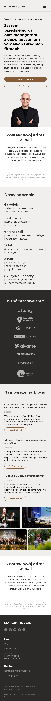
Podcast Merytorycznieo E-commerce (12, 656)
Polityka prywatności (12, 689)
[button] (44, 6)
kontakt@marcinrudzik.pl (17, 671)
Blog (6, 644)
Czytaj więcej (15, 430)
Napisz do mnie (25, 79)
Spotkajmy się (26, 86)
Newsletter (10, 648)
